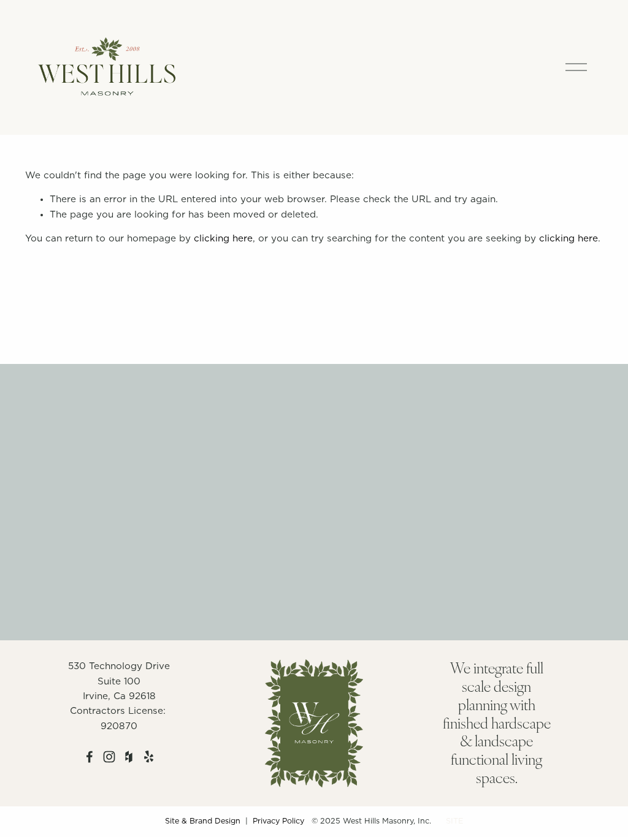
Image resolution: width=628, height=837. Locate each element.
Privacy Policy (278, 821)
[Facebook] (89, 757)
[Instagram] (109, 757)
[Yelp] (148, 757)
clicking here (223, 238)
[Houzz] (129, 757)
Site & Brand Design (202, 821)
